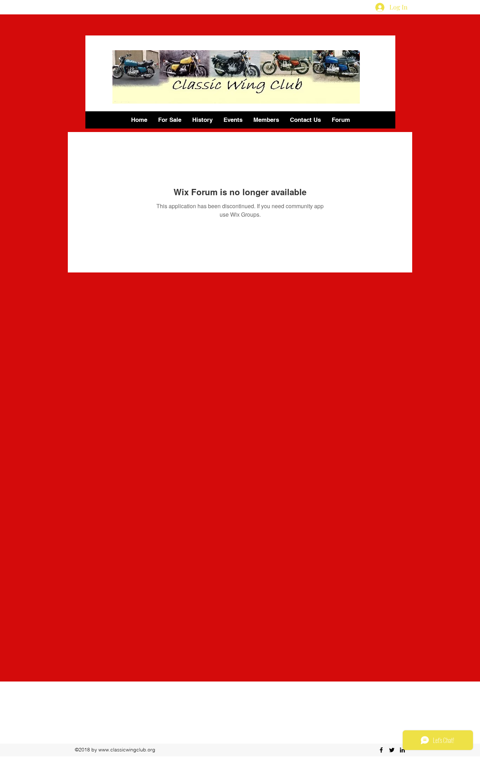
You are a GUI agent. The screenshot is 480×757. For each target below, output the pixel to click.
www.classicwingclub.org (126, 749)
